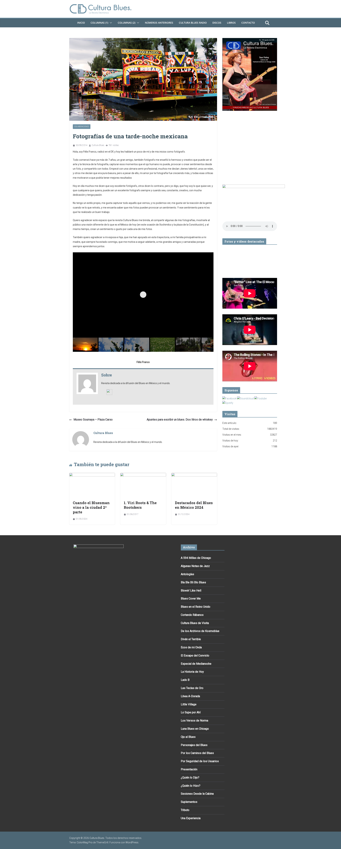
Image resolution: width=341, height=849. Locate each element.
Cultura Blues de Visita (195, 623)
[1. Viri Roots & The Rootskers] (143, 475)
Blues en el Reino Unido (195, 606)
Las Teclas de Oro (192, 688)
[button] (110, 22)
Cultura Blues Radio (193, 22)
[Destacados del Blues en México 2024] (194, 475)
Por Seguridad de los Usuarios (200, 761)
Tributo (185, 810)
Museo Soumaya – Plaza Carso (93, 419)
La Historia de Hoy (192, 671)
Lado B (185, 680)
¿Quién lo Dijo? (190, 777)
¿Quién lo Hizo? (190, 785)
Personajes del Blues (194, 745)
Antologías (187, 574)
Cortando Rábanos (192, 615)
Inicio (81, 22)
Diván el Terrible (191, 639)
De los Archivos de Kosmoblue (200, 631)
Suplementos (189, 802)
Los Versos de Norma (194, 720)
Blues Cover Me (191, 598)
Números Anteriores (159, 22)
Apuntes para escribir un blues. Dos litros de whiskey (180, 419)
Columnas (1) (99, 22)
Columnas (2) (126, 22)
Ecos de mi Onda (191, 647)
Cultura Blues (98, 145)
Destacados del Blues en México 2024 (194, 505)
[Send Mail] (109, 391)
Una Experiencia (191, 818)
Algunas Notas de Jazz (195, 566)
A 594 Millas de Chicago (196, 558)
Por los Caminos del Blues (197, 753)
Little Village (188, 704)
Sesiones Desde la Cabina (197, 793)
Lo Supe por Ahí (191, 712)
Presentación (189, 769)
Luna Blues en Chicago (195, 728)
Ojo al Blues (188, 737)
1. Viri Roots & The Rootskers (140, 505)
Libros (231, 22)
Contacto (248, 22)
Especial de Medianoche (196, 663)
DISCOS (216, 22)
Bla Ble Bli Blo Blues (193, 582)
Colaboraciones (81, 127)
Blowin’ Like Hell (191, 590)
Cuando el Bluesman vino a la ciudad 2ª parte (91, 507)
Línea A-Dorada (190, 696)
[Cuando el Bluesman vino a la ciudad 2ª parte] (92, 475)
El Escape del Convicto (195, 655)
